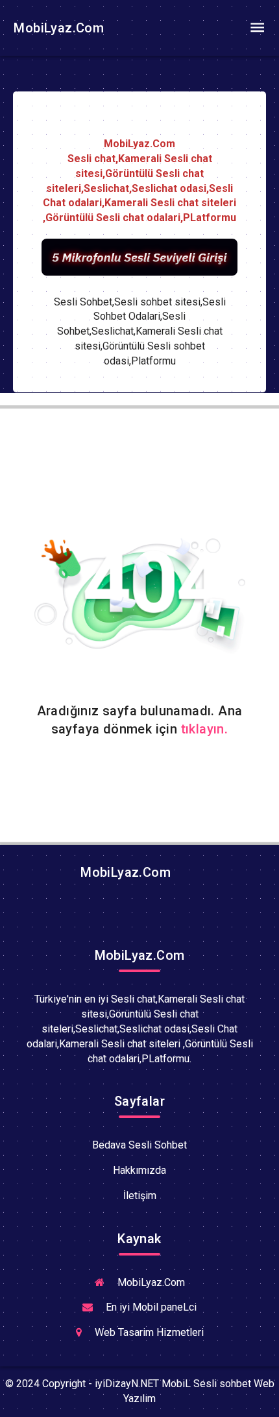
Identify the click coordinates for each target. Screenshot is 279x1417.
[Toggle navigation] (257, 28)
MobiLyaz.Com (57, 28)
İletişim (139, 1195)
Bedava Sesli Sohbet (139, 1145)
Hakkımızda (139, 1170)
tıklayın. (204, 729)
